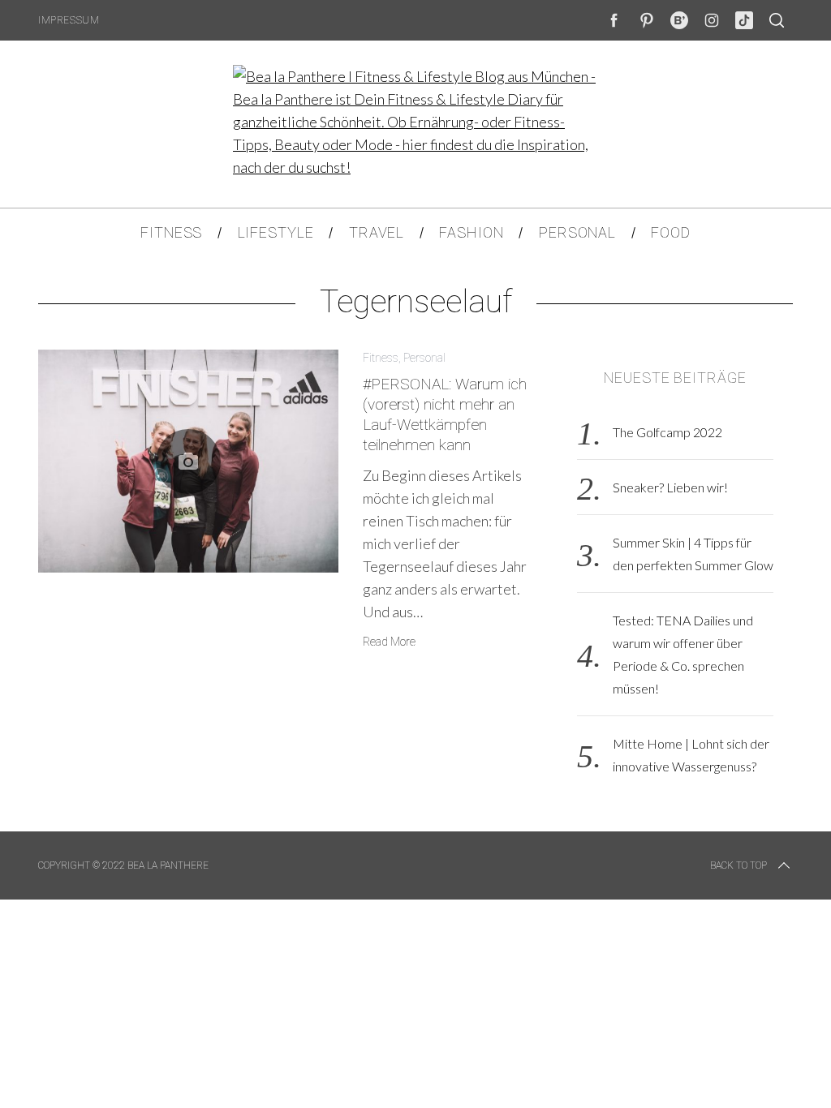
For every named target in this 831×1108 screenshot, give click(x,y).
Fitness (380, 357)
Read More (389, 641)
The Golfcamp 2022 (667, 432)
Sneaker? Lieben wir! (670, 487)
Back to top (738, 865)
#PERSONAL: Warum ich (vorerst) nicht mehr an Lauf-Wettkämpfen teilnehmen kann (445, 414)
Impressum (68, 20)
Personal (424, 357)
